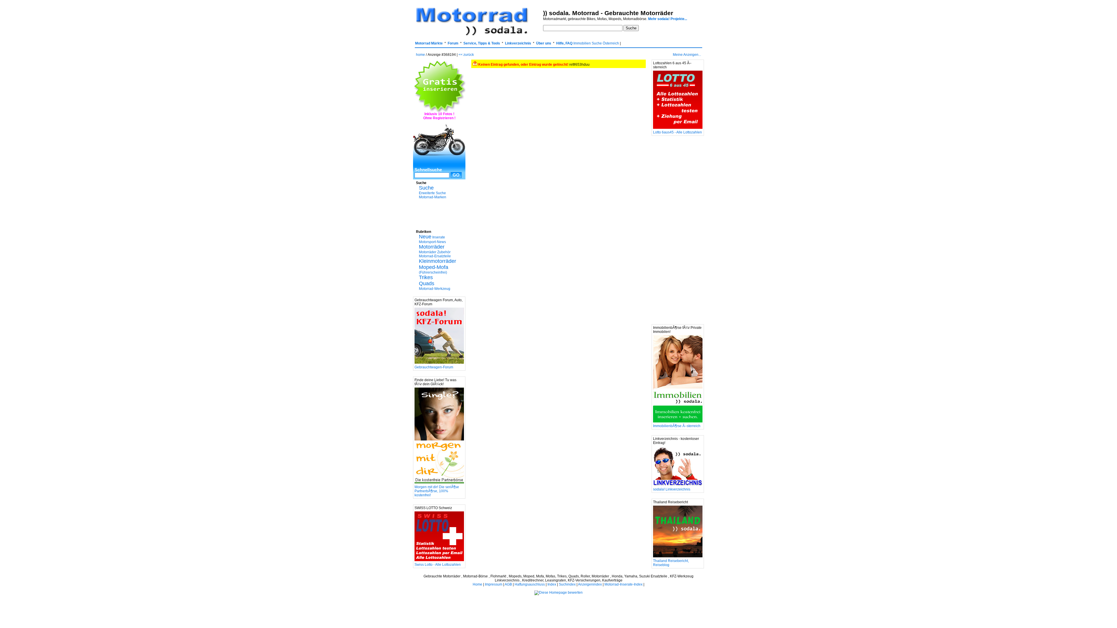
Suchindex (567, 584)
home (420, 55)
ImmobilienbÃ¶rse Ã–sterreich (676, 426)
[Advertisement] (439, 214)
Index (551, 584)
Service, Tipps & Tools (481, 43)
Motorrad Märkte (429, 43)
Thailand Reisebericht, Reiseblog (671, 563)
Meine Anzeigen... (687, 55)
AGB (508, 584)
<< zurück (466, 55)
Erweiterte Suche (432, 193)
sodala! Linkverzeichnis (671, 489)
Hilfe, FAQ (564, 43)
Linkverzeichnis (518, 43)
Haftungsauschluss (530, 584)
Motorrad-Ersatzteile (435, 256)
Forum (453, 43)
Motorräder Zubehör (435, 252)
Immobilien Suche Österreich (596, 43)
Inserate (432, 237)
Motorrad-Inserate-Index (623, 584)
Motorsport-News (432, 242)
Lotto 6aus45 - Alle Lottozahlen (677, 132)
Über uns (543, 43)
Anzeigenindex (590, 584)
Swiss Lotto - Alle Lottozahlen (438, 565)
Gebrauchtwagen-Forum (434, 367)
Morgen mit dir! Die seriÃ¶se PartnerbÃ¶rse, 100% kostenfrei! (437, 491)
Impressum (493, 584)
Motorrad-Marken (432, 197)
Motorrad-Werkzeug (434, 289)
